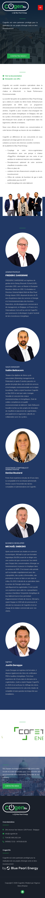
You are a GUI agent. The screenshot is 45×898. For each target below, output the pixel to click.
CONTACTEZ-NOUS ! (18, 56)
